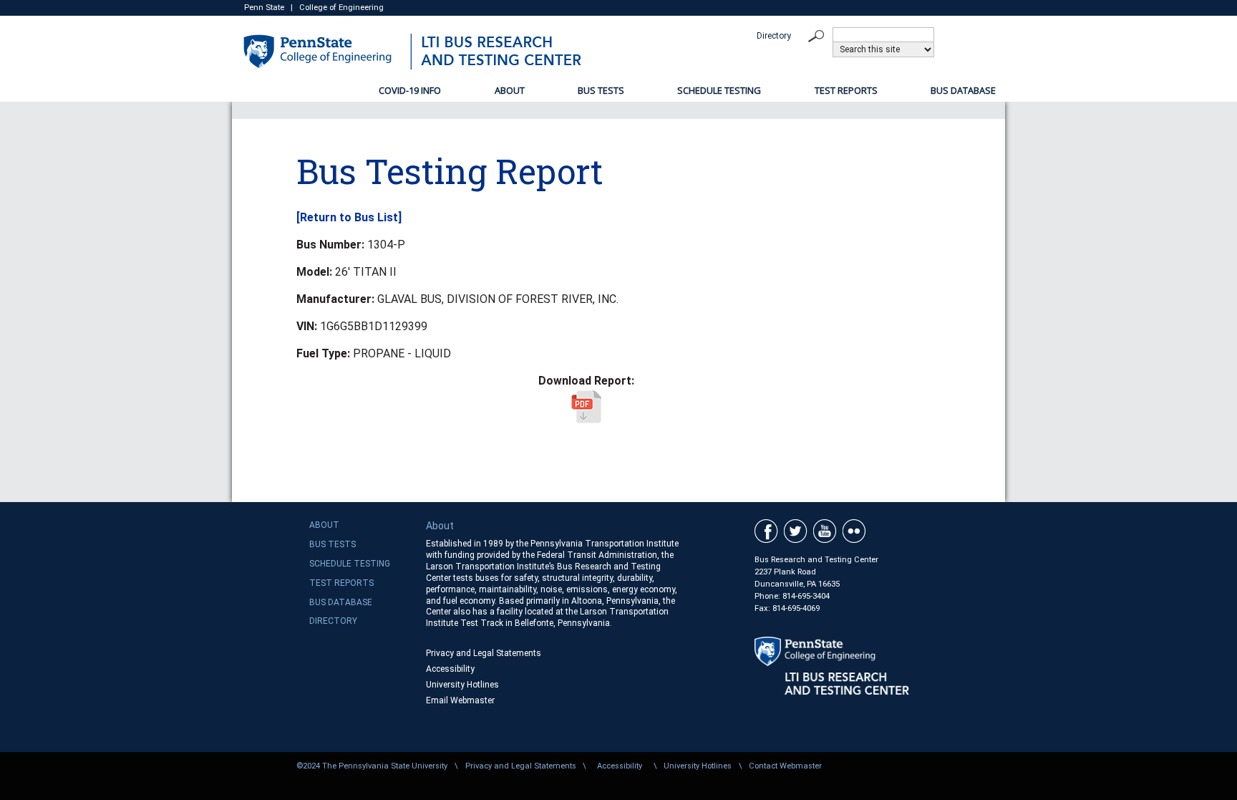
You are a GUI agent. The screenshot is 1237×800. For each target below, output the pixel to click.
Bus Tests (601, 90)
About (510, 90)
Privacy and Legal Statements (483, 653)
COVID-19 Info (410, 90)
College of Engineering (341, 7)
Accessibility (450, 669)
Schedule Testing (719, 90)
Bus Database (963, 90)
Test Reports (846, 90)
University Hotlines (462, 685)
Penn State (264, 7)
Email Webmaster (460, 700)
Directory (774, 36)
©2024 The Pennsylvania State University (371, 766)
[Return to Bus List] (349, 217)
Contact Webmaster (785, 766)
